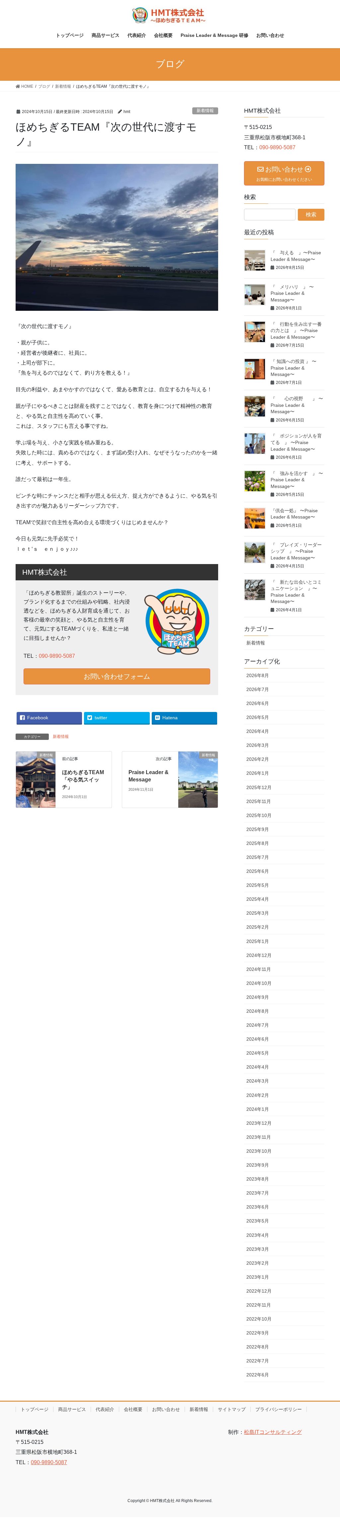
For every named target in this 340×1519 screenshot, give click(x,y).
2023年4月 (257, 1235)
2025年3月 (257, 913)
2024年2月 (257, 1095)
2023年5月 (257, 1221)
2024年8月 (257, 1011)
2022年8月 (257, 1346)
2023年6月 (257, 1207)
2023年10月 (259, 1151)
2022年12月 (259, 1291)
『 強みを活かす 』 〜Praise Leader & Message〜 (297, 480)
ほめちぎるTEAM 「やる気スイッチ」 (83, 779)
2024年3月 (257, 1081)
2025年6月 (257, 871)
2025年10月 (259, 815)
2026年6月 (257, 703)
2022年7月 (257, 1360)
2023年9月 (257, 1165)
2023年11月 (258, 1137)
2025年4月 (257, 899)
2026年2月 (257, 759)
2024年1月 (257, 1109)
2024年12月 (259, 955)
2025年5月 (257, 885)
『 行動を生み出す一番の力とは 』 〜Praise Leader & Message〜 (296, 330)
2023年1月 (257, 1277)
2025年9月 (257, 829)
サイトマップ (232, 1409)
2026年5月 (257, 717)
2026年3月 (257, 745)
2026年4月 (257, 731)
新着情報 (205, 110)
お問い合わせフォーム (117, 676)
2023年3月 (257, 1249)
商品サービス (72, 1409)
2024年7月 (257, 1025)
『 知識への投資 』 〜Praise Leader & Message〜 (293, 368)
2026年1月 (257, 773)
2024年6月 (257, 1039)
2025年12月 (259, 787)
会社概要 (133, 1409)
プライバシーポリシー (278, 1409)
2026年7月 (257, 689)
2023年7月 (257, 1193)
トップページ (34, 1409)
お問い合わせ (166, 1409)
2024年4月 (257, 1067)
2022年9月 (257, 1333)
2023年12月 (259, 1123)
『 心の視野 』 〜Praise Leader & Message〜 (297, 405)
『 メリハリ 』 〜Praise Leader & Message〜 (292, 293)
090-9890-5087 (57, 656)
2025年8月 (257, 843)
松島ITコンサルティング (273, 1432)
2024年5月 (257, 1053)
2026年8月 (257, 675)
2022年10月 (259, 1319)
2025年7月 (257, 857)
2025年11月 (258, 801)
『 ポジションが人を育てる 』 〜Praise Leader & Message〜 (296, 442)
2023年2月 (257, 1263)
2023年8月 (257, 1179)
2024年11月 (258, 969)
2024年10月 (259, 983)
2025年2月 (257, 927)
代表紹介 (105, 1409)
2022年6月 (257, 1374)
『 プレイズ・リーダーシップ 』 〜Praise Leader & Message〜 (296, 551)
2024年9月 (257, 997)
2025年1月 (257, 941)
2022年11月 (258, 1305)
